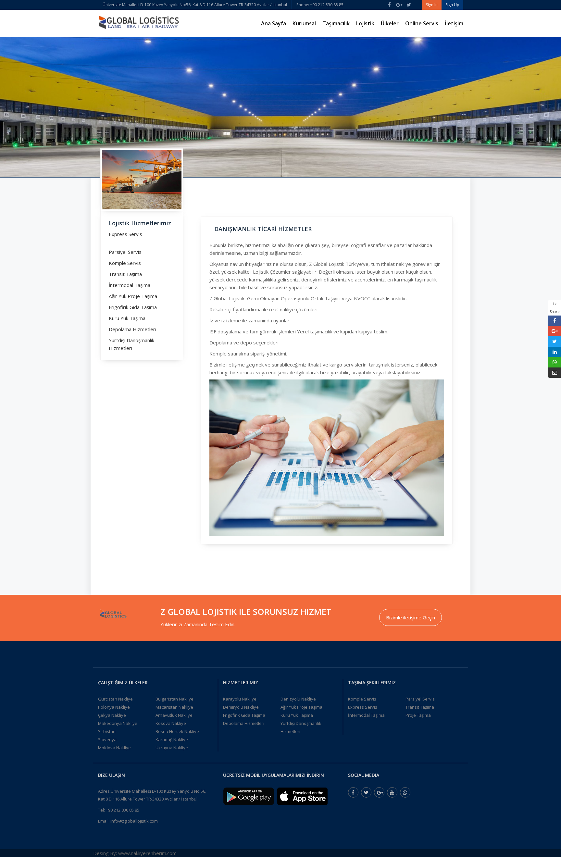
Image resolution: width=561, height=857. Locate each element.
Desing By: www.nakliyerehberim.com (135, 853)
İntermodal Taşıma (129, 285)
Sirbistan (107, 731)
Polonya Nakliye (114, 707)
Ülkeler (390, 23)
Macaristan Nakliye (174, 707)
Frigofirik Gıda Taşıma (133, 307)
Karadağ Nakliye (172, 739)
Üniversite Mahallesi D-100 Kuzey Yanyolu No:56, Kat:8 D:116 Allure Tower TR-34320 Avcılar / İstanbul (195, 4)
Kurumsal (304, 23)
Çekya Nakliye (112, 715)
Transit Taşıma (125, 274)
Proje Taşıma (418, 715)
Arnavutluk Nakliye (174, 715)
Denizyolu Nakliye (298, 699)
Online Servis (421, 23)
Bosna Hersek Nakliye (177, 731)
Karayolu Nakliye (239, 699)
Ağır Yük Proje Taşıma (133, 296)
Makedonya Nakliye (117, 723)
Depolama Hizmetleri (132, 329)
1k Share (555, 307)
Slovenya (107, 739)
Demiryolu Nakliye (241, 707)
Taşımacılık (336, 23)
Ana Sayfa (273, 23)
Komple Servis (125, 263)
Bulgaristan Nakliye (174, 699)
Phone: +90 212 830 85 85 (319, 4)
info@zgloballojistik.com (134, 821)
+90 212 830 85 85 (122, 810)
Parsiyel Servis (125, 252)
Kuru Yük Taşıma (127, 318)
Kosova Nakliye (171, 723)
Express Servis (125, 234)
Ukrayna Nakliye (172, 748)
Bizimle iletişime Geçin (410, 617)
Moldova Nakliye (114, 748)
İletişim (454, 23)
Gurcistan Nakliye (115, 699)
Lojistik (365, 23)
